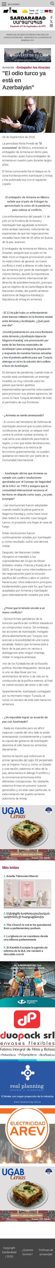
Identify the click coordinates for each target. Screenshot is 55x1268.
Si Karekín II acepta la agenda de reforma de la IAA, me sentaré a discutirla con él (26, 951)
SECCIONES (10, 4)
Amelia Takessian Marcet (21, 876)
